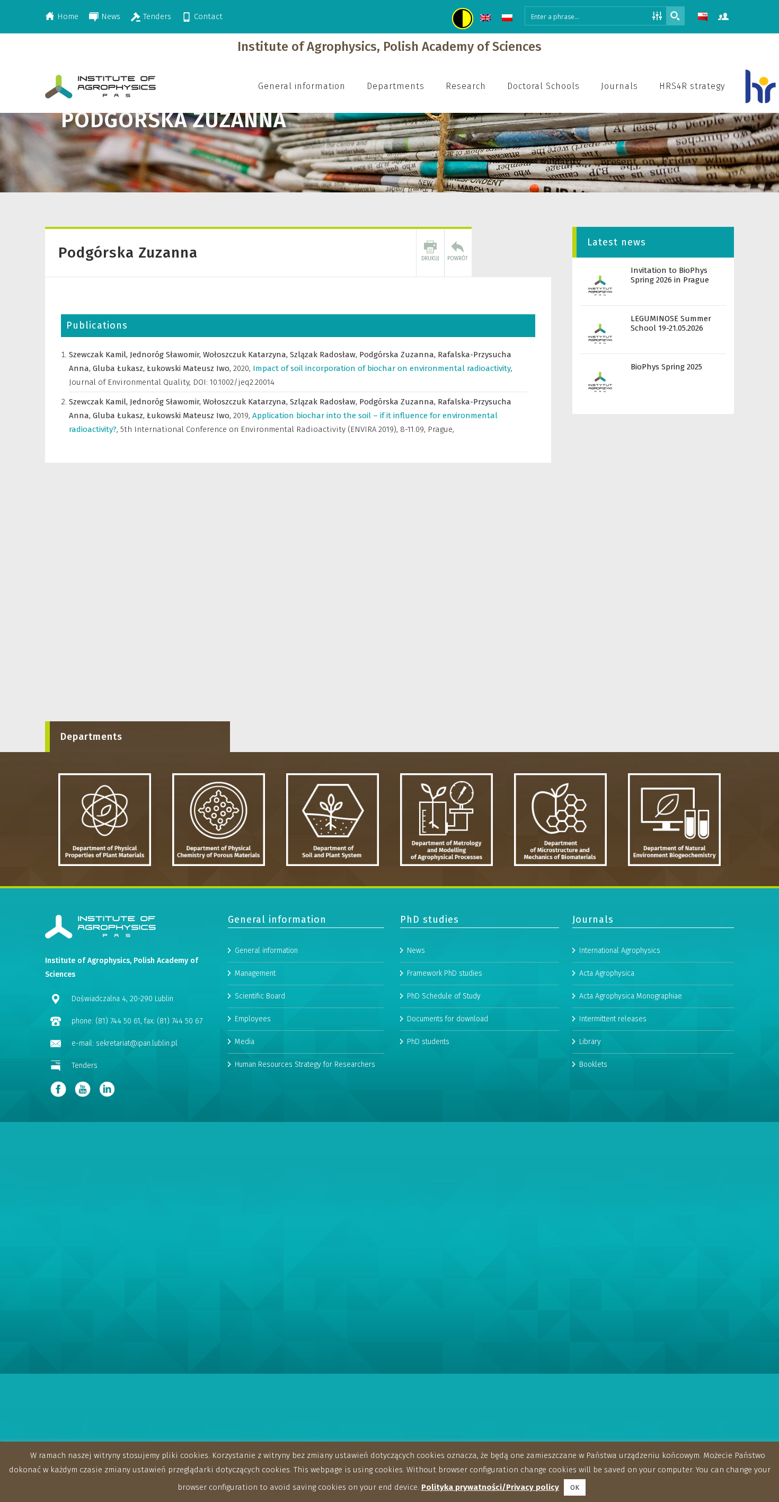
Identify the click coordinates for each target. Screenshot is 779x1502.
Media (244, 1041)
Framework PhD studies (444, 973)
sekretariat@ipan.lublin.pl (137, 1043)
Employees (253, 1018)
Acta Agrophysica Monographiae (630, 996)
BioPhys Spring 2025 (666, 367)
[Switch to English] (487, 19)
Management (255, 973)
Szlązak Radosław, (324, 354)
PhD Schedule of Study (444, 996)
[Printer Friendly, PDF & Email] (430, 253)
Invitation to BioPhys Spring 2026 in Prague (670, 275)
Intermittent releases (613, 1018)
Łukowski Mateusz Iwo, (190, 368)
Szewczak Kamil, (99, 354)
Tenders (157, 16)
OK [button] (574, 1487)
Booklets (593, 1064)
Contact (208, 16)
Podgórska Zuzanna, (398, 354)
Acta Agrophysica (606, 973)
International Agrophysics (619, 950)
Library (590, 1041)
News (110, 16)
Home (67, 16)
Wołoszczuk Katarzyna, (246, 354)
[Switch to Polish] (508, 19)
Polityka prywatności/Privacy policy (490, 1487)
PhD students (428, 1041)
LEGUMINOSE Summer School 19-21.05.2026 (671, 323)
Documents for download (447, 1018)
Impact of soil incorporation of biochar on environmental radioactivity (382, 368)
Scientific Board (260, 996)
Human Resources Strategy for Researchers (305, 1064)
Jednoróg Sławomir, (166, 354)
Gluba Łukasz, (120, 368)
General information (266, 950)
